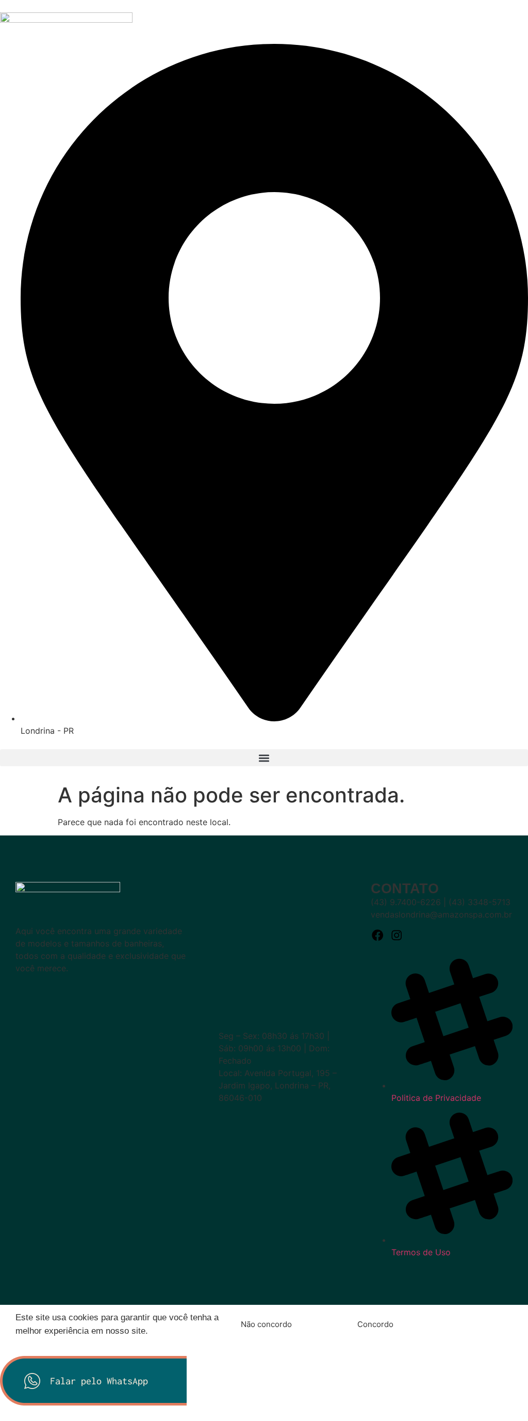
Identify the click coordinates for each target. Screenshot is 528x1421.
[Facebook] (378, 935)
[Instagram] (397, 935)
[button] (264, 757)
